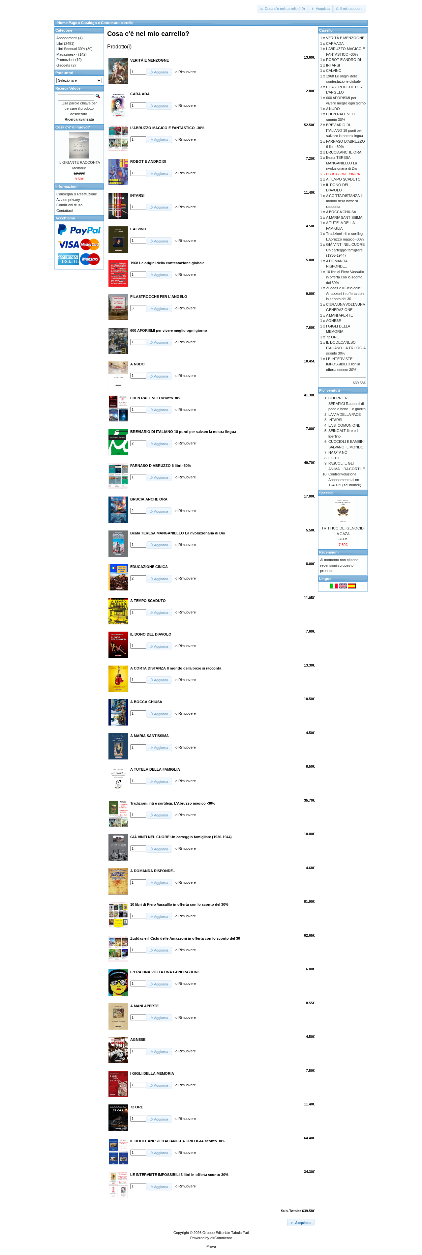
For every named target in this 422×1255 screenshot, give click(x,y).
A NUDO (333, 109)
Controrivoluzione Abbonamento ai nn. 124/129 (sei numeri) (344, 479)
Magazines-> (66, 54)
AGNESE (333, 321)
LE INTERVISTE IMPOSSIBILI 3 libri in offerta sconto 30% (343, 364)
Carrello (326, 30)
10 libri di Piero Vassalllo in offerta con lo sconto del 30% (345, 277)
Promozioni (65, 60)
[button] (283, 9)
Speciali (326, 493)
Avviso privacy (68, 200)
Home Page (67, 23)
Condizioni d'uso (69, 205)
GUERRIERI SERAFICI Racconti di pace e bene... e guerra (347, 403)
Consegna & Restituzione (76, 194)
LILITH (333, 458)
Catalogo (89, 23)
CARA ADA (335, 43)
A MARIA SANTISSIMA (344, 217)
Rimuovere (187, 72)
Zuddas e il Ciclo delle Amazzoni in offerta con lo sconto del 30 (345, 293)
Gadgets (63, 65)
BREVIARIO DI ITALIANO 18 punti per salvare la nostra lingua (344, 130)
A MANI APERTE (339, 315)
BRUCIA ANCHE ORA (343, 152)
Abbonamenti (66, 38)
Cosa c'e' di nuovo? (72, 127)
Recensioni (329, 552)
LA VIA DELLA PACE (344, 414)
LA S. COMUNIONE (344, 425)
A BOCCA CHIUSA (341, 212)
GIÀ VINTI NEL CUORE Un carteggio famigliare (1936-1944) (345, 249)
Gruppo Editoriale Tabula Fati (225, 1233)
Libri (59, 43)
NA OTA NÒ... (339, 452)
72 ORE (332, 337)
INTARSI (333, 65)
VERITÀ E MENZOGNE (345, 38)
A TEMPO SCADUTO (343, 179)
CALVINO (334, 70)
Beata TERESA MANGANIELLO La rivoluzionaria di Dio (341, 163)
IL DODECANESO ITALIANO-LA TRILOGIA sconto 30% (345, 347)
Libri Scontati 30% (70, 49)
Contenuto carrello (117, 23)
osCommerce (221, 1238)
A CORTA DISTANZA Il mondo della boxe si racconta (344, 201)
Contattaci (64, 211)
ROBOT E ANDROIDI (343, 60)
